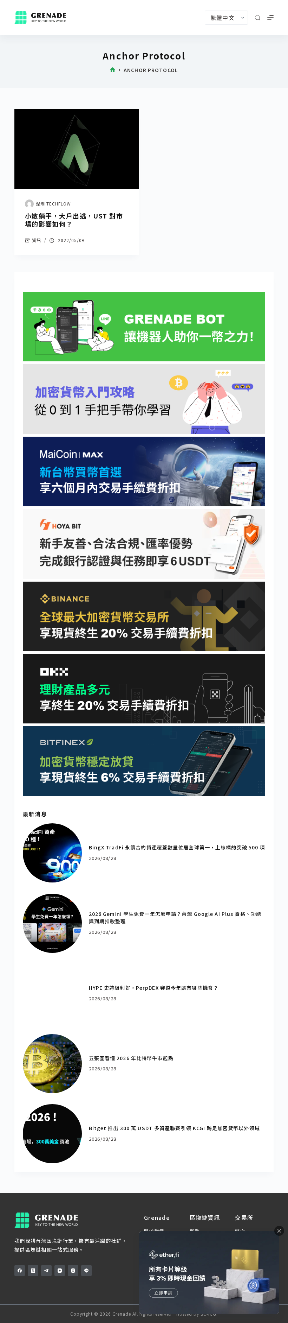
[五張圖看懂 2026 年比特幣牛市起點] (52, 1063)
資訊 (36, 240)
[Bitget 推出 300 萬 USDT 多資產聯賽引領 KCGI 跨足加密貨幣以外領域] (52, 1133)
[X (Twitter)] (33, 1270)
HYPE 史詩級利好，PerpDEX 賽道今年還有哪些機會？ (154, 987)
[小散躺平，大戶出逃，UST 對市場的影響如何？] (76, 149)
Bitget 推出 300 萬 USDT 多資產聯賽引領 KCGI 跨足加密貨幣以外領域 (174, 1128)
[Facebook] (19, 1270)
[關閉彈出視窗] (279, 1231)
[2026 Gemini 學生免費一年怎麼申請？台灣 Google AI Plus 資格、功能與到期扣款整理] (52, 923)
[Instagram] (73, 1270)
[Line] (86, 1270)
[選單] (270, 17)
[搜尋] (257, 17)
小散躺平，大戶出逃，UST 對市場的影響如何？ (74, 219)
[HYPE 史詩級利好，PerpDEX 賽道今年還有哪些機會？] (52, 993)
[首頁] (112, 70)
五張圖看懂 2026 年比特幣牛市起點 (131, 1058)
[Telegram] (46, 1270)
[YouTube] (59, 1270)
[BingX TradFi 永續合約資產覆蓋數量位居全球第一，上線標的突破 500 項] (52, 852)
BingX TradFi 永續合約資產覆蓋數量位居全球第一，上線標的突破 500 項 (177, 847)
